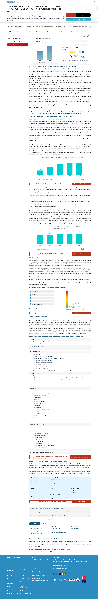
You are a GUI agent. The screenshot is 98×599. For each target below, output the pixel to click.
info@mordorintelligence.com (41, 575)
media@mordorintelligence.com (42, 580)
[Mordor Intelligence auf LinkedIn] (54, 574)
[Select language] (78, 2)
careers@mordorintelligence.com (60, 568)
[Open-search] (95, 2)
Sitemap (22, 563)
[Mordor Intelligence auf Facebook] (57, 574)
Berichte (68, 2)
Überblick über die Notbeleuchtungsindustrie (36, 532)
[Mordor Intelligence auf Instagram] (65, 574)
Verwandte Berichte (35, 523)
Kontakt (74, 2)
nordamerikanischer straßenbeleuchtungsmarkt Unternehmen (43, 551)
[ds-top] (78, 19)
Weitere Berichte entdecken (48, 523)
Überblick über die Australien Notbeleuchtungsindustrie (36, 527)
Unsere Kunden (11, 576)
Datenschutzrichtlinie (12, 590)
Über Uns (9, 573)
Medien (9, 578)
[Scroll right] (90, 27)
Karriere (9, 586)
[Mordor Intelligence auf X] (60, 574)
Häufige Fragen (23, 581)
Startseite (9, 560)
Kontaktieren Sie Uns (12, 563)
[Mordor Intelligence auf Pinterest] (62, 574)
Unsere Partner (23, 576)
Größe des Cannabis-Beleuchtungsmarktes (76, 527)
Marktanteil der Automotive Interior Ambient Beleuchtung (58, 527)
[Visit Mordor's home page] (15, 2)
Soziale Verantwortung (25, 578)
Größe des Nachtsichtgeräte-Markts (58, 532)
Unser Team (22, 573)
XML (8, 566)
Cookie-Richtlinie (24, 590)
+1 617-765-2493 (86, 2)
